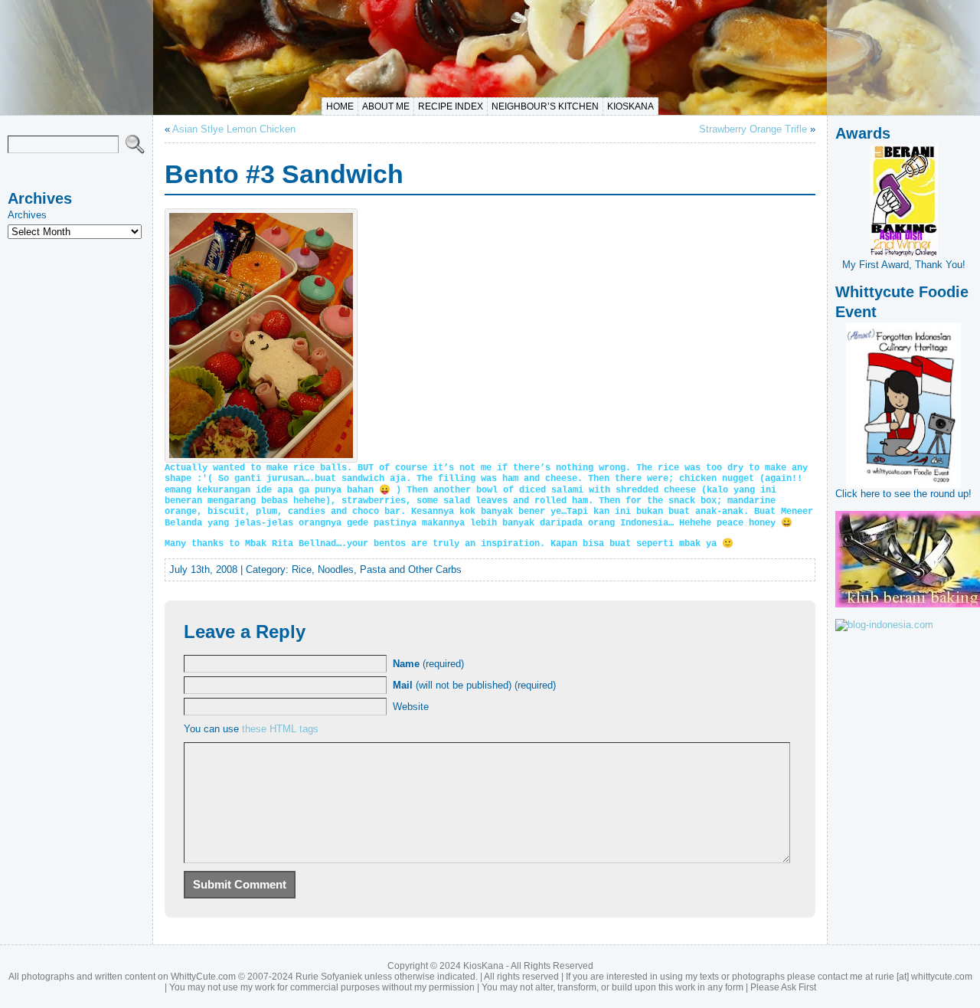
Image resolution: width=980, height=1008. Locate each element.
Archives (27, 215)
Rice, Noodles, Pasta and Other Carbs (377, 569)
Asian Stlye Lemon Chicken (234, 129)
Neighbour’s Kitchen (545, 106)
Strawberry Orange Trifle (753, 129)
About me (386, 106)
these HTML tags (280, 729)
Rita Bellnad (304, 543)
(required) (428, 663)
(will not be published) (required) (474, 685)
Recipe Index (450, 106)
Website (411, 706)
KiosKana (630, 106)
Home (340, 106)
